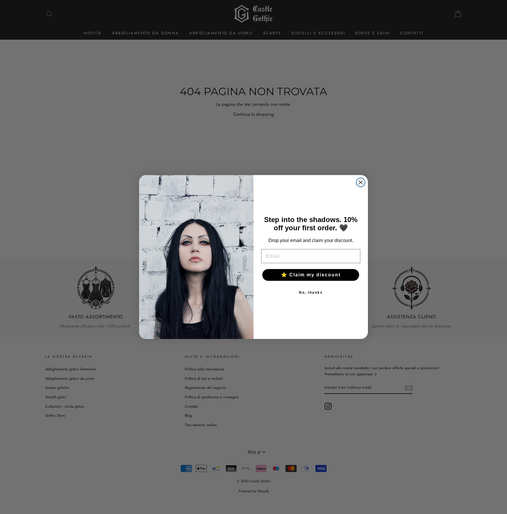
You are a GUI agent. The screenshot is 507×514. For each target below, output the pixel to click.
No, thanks (311, 292)
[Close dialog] (360, 182)
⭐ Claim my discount (311, 274)
